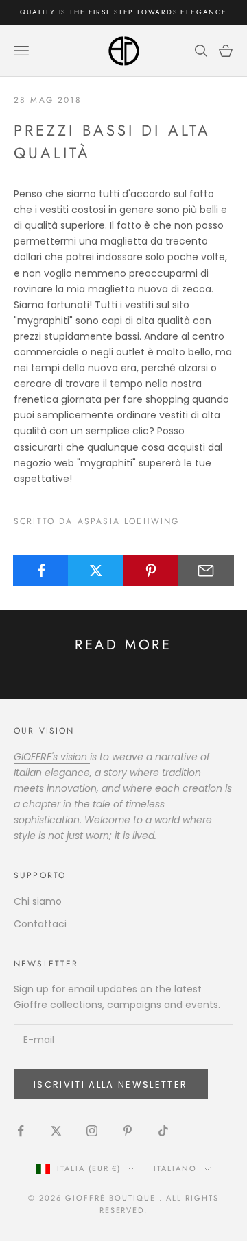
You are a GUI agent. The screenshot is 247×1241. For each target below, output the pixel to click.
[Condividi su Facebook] (41, 570)
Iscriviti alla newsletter (111, 1084)
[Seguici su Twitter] (56, 1131)
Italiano (175, 1168)
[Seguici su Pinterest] (127, 1131)
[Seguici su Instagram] (92, 1131)
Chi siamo (38, 901)
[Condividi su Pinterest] (151, 570)
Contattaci (40, 924)
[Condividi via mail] (206, 570)
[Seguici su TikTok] (163, 1131)
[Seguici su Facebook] (20, 1131)
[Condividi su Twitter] (96, 570)
